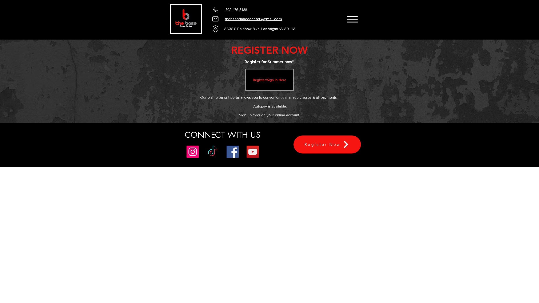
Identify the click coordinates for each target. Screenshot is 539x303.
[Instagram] (193, 152)
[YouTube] (253, 152)
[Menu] (352, 19)
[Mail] (215, 19)
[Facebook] (233, 152)
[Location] (215, 29)
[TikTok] (213, 152)
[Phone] (215, 9)
